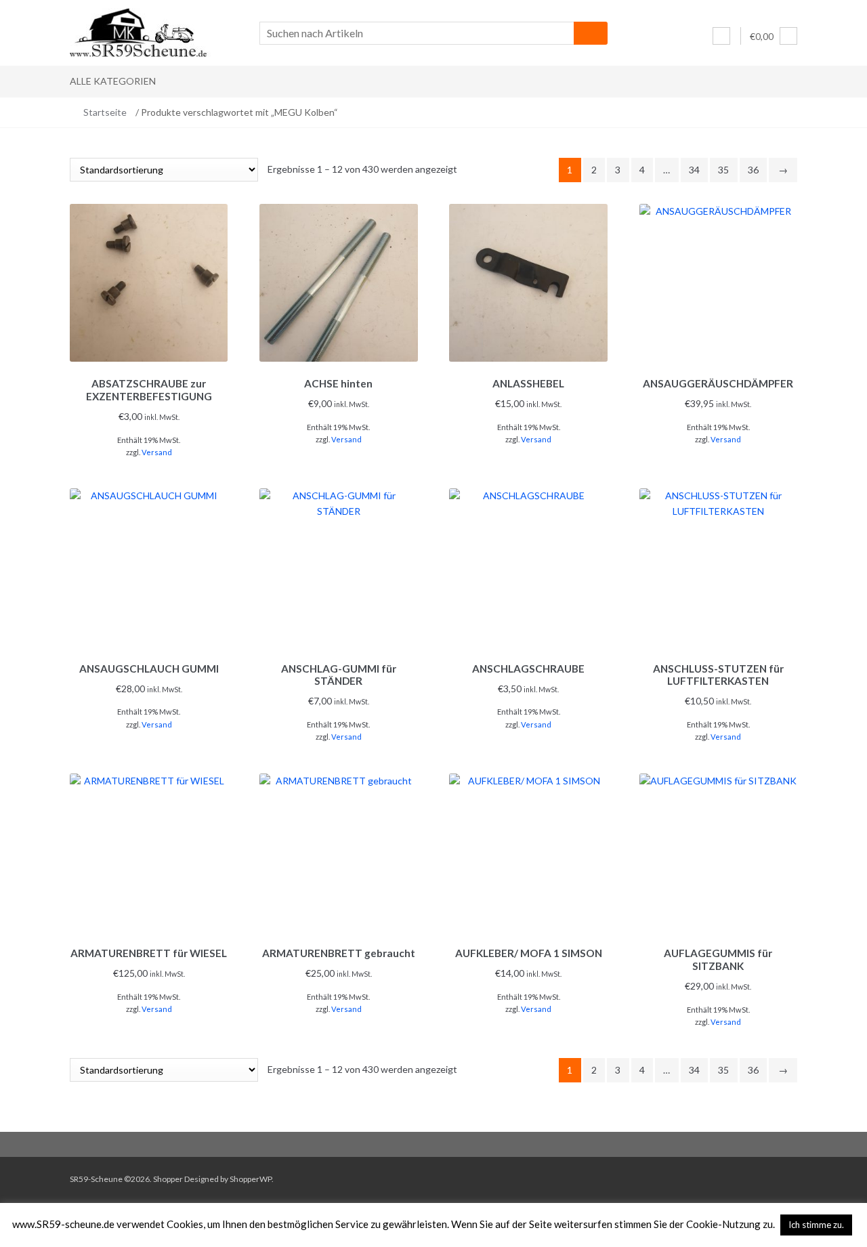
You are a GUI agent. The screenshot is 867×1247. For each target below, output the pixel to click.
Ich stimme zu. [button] (816, 1224)
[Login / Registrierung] (721, 36)
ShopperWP (251, 1179)
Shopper (168, 1179)
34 (694, 169)
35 (723, 169)
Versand (157, 452)
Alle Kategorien (113, 81)
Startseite (105, 112)
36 (753, 169)
